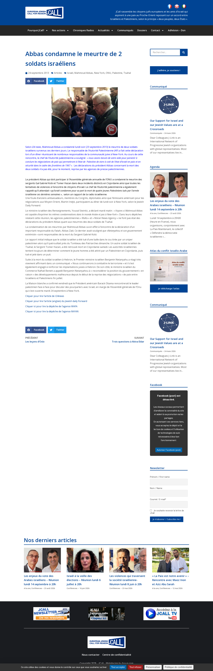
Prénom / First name (160, 477)
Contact (155, 30)
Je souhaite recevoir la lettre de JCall (167, 511)
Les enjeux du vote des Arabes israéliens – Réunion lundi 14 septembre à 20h (167, 205)
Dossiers (142, 30)
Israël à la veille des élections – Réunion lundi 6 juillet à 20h (84, 580)
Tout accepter (118, 667)
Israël (70, 72)
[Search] (183, 52)
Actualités (104, 30)
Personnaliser (153, 667)
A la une (153, 213)
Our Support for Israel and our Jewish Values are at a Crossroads (166, 125)
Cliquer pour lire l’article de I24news (44, 296)
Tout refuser (135, 667)
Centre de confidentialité (116, 654)
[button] (35, 81)
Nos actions (58, 30)
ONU (108, 72)
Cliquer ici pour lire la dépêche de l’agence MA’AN (52, 311)
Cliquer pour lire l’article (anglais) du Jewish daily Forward (56, 301)
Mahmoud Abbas (83, 72)
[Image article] (169, 104)
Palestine (117, 72)
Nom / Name (156, 488)
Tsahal (127, 72)
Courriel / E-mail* (158, 499)
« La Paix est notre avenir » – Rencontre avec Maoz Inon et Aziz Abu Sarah (170, 580)
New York (99, 72)
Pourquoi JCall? (36, 30)
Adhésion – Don (176, 30)
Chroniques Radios (83, 30)
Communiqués (125, 30)
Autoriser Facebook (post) (169, 450)
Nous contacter (91, 654)
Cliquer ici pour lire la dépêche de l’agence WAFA (51, 306)
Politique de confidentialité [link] (178, 667)
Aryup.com (127, 663)
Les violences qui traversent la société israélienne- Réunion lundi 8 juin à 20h (127, 580)
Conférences (162, 213)
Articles (58, 72)
